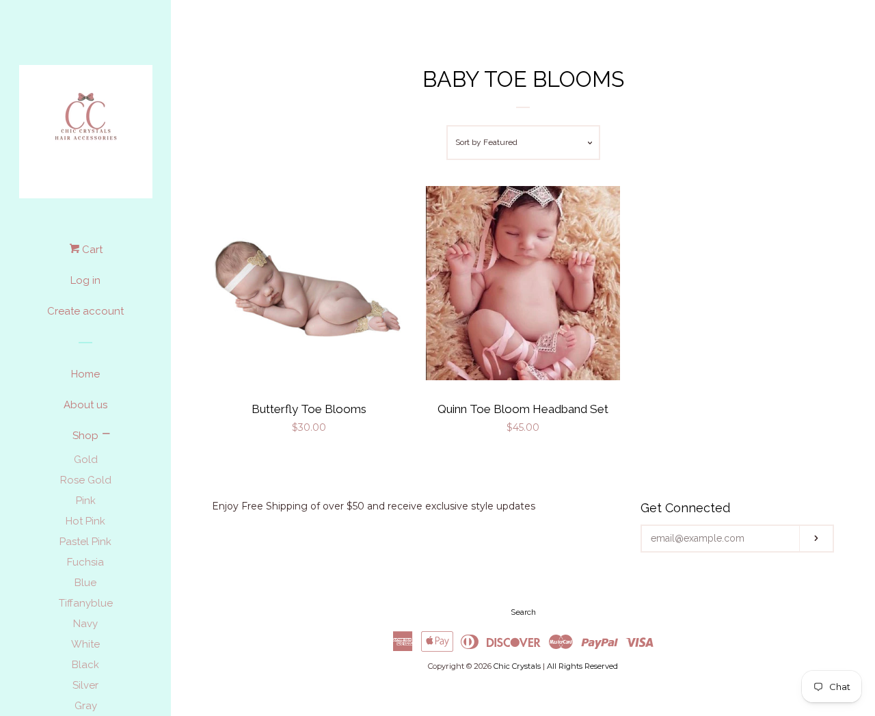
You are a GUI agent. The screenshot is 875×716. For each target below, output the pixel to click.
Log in (85, 280)
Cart (91, 249)
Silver (85, 685)
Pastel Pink (85, 541)
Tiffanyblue (86, 603)
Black (85, 665)
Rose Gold (85, 480)
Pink (86, 500)
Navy (85, 624)
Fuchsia (85, 562)
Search (523, 612)
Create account (85, 311)
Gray (86, 706)
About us (85, 405)
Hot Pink (85, 521)
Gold (86, 459)
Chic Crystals (517, 666)
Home (85, 374)
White (85, 644)
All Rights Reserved (582, 666)
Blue (85, 582)
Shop (85, 435)
